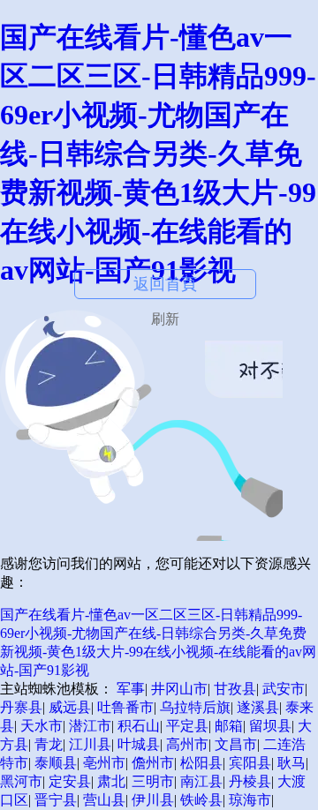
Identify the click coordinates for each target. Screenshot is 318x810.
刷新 (165, 318)
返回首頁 (165, 284)
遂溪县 (258, 707)
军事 (131, 688)
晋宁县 (55, 799)
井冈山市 (179, 688)
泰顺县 (55, 762)
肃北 (111, 781)
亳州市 (104, 762)
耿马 (291, 762)
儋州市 (153, 762)
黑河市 (21, 781)
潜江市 (90, 725)
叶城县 (138, 744)
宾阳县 (250, 762)
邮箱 (229, 725)
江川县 (90, 744)
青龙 (48, 744)
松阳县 (201, 762)
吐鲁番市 (125, 707)
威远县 (70, 707)
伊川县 (153, 799)
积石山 (138, 725)
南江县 (201, 781)
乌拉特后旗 (195, 707)
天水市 (41, 725)
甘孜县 (235, 688)
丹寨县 (21, 707)
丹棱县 (250, 781)
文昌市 (236, 744)
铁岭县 (201, 799)
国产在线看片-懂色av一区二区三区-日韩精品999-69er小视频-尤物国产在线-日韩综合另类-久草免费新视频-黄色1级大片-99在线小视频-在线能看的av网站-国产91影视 (158, 153)
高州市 (187, 744)
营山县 (104, 799)
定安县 (70, 781)
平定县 (187, 725)
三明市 (153, 781)
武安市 (283, 688)
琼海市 (250, 799)
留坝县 (270, 725)
